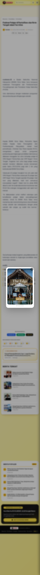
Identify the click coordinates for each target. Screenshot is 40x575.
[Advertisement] (20, 554)
